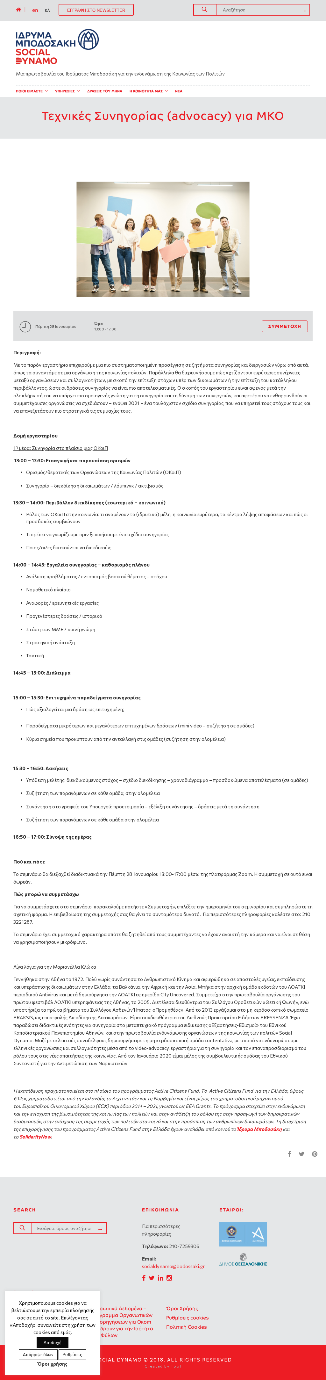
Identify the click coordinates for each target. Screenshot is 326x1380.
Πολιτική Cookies (186, 1327)
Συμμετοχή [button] (284, 326)
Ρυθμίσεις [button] (72, 1354)
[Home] (18, 9)
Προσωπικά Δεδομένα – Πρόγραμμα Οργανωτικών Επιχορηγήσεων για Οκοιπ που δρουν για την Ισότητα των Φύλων (121, 1321)
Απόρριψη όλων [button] (38, 1354)
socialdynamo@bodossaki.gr (173, 1266)
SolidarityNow (35, 1136)
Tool (176, 1366)
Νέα (178, 91)
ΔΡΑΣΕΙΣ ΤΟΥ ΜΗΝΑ (104, 91)
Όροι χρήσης (52, 1364)
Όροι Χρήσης (182, 1308)
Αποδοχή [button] (52, 1342)
